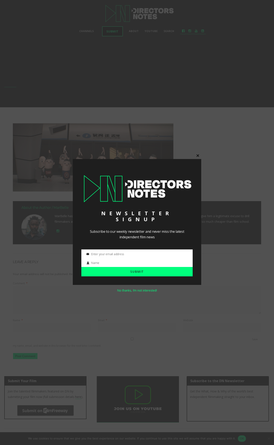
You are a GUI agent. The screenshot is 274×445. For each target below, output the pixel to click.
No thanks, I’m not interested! (137, 290)
